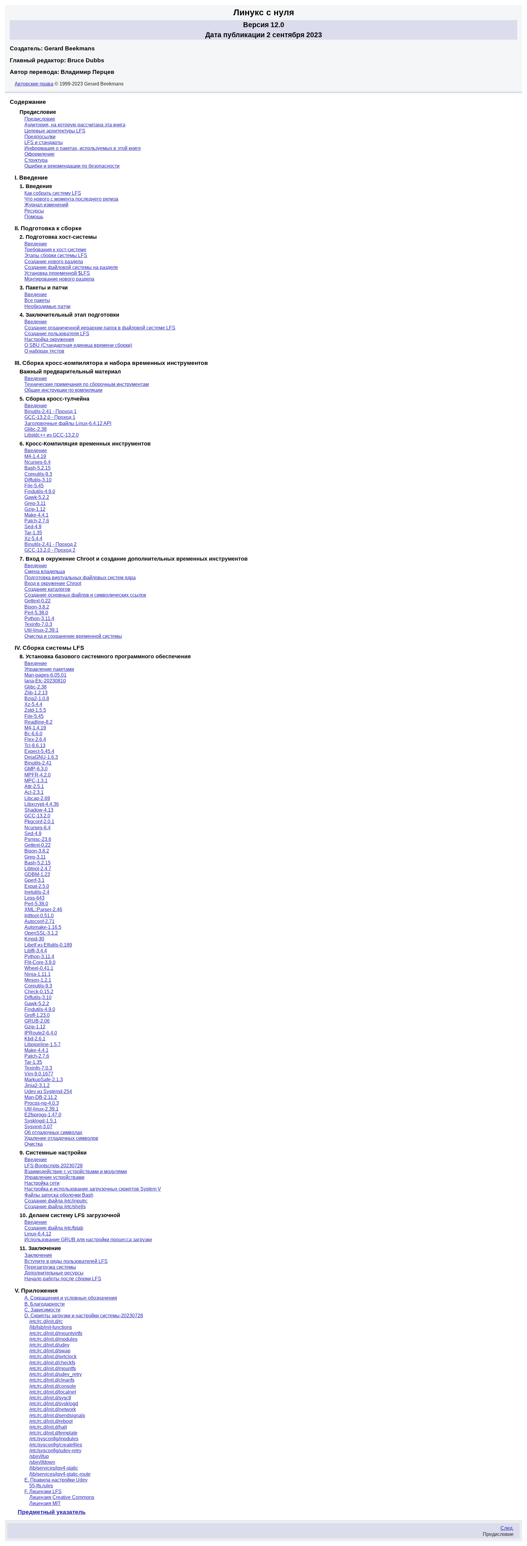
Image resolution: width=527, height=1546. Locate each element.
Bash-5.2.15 (37, 468)
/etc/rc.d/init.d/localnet (52, 1392)
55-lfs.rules (41, 1485)
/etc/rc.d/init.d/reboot (51, 1421)
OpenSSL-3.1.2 (41, 933)
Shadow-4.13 (38, 810)
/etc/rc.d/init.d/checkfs (52, 1362)
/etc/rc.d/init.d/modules (53, 1339)
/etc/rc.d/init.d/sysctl (50, 1397)
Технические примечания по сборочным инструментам (86, 384)
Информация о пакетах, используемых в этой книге (82, 148)
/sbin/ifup (39, 1456)
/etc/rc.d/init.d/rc (46, 1321)
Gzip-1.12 (34, 509)
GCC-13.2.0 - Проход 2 (49, 550)
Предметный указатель (52, 1512)
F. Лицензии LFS (43, 1491)
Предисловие (39, 119)
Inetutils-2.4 (36, 892)
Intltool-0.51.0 (39, 915)
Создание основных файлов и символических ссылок (85, 595)
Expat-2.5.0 (36, 886)
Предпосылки (40, 136)
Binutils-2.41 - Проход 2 (50, 544)
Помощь (33, 216)
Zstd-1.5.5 (35, 710)
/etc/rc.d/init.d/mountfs (52, 1368)
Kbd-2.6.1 (34, 1038)
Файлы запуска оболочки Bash (58, 1195)
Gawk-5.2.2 (36, 497)
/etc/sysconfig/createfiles (55, 1444)
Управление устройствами (54, 1177)
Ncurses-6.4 (37, 462)
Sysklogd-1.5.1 (40, 1120)
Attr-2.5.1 (34, 786)
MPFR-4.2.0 (37, 774)
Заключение (38, 1255)
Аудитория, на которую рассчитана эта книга (74, 124)
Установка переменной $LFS (57, 273)
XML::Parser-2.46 (43, 909)
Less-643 (34, 897)
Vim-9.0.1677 (38, 1073)
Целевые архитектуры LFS (54, 130)
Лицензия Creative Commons (61, 1497)
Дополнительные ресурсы (54, 1272)
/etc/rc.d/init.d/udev (49, 1345)
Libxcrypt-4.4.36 (41, 804)
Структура (36, 160)
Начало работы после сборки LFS (62, 1278)
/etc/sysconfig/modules (53, 1438)
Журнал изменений (46, 204)
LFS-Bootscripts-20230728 (53, 1165)
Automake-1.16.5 (42, 927)
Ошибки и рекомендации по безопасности (72, 166)
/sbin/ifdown (42, 1462)
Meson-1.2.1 (37, 980)
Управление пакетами (49, 669)
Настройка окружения (49, 339)
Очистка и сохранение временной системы (73, 636)
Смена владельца (44, 571)
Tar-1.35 (33, 532)
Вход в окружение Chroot (52, 583)
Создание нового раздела (53, 261)
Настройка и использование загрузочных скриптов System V (92, 1188)
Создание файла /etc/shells (55, 1206)
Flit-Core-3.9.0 (40, 962)
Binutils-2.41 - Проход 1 (50, 411)
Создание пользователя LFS (56, 333)
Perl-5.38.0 (36, 612)
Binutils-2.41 (38, 763)
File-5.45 (34, 485)
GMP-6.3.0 (36, 768)
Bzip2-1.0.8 (36, 698)
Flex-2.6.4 (35, 739)
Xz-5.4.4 (33, 538)
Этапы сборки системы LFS (55, 255)
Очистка (33, 1144)
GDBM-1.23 (37, 874)
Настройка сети (41, 1183)
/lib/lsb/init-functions (50, 1327)
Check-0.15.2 (38, 991)
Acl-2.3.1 (34, 792)
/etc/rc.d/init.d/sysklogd (53, 1403)
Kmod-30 (34, 938)
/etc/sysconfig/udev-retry (55, 1450)
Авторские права (34, 83)
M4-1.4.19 (35, 456)
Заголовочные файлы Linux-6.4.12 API (67, 423)
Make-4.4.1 (36, 515)
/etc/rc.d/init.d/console (52, 1386)
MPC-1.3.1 (36, 780)
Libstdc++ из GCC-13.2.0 (51, 435)
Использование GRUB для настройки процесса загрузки (88, 1239)
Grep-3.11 (35, 503)
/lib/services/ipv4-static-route (60, 1474)
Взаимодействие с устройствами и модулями (75, 1171)
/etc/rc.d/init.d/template (53, 1432)
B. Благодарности (44, 1304)
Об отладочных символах (53, 1132)
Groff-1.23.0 (37, 1015)
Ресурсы (34, 210)
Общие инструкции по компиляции (63, 390)
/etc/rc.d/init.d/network (52, 1409)
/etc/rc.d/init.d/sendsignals (57, 1415)
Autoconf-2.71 (39, 921)
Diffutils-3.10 (38, 479)
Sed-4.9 (32, 526)
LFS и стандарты (43, 142)
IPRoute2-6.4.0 (40, 1032)
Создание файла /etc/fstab (53, 1228)
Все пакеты (37, 300)
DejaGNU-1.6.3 (41, 757)
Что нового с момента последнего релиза (71, 199)
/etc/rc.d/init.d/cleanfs (51, 1380)
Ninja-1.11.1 (37, 974)
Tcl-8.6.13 (34, 745)
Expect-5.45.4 (39, 751)
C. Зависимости (42, 1309)
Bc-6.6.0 (33, 733)
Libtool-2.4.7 (37, 868)
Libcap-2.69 (37, 798)
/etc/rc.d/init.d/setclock (53, 1356)
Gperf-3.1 (34, 880)
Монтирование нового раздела (59, 279)
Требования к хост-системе (55, 249)
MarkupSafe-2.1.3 (43, 1079)
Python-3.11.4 (39, 618)
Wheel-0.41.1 (38, 968)
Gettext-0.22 (37, 600)
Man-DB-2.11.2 (40, 1097)
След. (507, 1528)
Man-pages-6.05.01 (45, 675)
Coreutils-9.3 (38, 474)
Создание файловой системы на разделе (71, 267)
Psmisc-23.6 (37, 839)
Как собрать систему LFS (52, 193)
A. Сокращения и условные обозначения (70, 1297)
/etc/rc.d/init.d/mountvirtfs (55, 1333)
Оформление (39, 154)
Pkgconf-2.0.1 (39, 821)
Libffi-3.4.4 (35, 950)
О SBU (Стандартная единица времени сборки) (78, 345)
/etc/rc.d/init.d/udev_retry (55, 1374)
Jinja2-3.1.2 (37, 1085)
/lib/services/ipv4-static (53, 1468)
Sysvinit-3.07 (38, 1126)
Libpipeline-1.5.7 (42, 1044)
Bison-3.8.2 (36, 606)
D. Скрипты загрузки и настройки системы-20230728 (83, 1315)
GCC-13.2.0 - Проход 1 (49, 417)
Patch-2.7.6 (36, 520)
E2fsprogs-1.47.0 (42, 1114)
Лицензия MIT (45, 1503)
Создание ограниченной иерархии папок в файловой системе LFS (99, 327)
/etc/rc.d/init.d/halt (48, 1427)
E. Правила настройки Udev (56, 1479)
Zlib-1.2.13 (36, 692)
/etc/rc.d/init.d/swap (49, 1350)
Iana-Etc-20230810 (45, 680)
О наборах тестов (44, 351)
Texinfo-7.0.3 (38, 624)
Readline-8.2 (38, 722)
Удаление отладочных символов (61, 1138)
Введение (35, 243)
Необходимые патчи (47, 306)
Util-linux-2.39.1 (41, 630)
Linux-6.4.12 (37, 1233)
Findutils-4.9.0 (39, 491)
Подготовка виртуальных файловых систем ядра (80, 577)
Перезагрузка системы (50, 1267)
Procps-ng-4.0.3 (41, 1103)
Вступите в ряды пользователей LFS (66, 1261)
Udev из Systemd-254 (48, 1091)
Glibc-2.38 (35, 429)
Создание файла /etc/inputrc (56, 1200)
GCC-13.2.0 (37, 815)
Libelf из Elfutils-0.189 (48, 945)
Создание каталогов (47, 589)
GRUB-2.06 (37, 1021)
